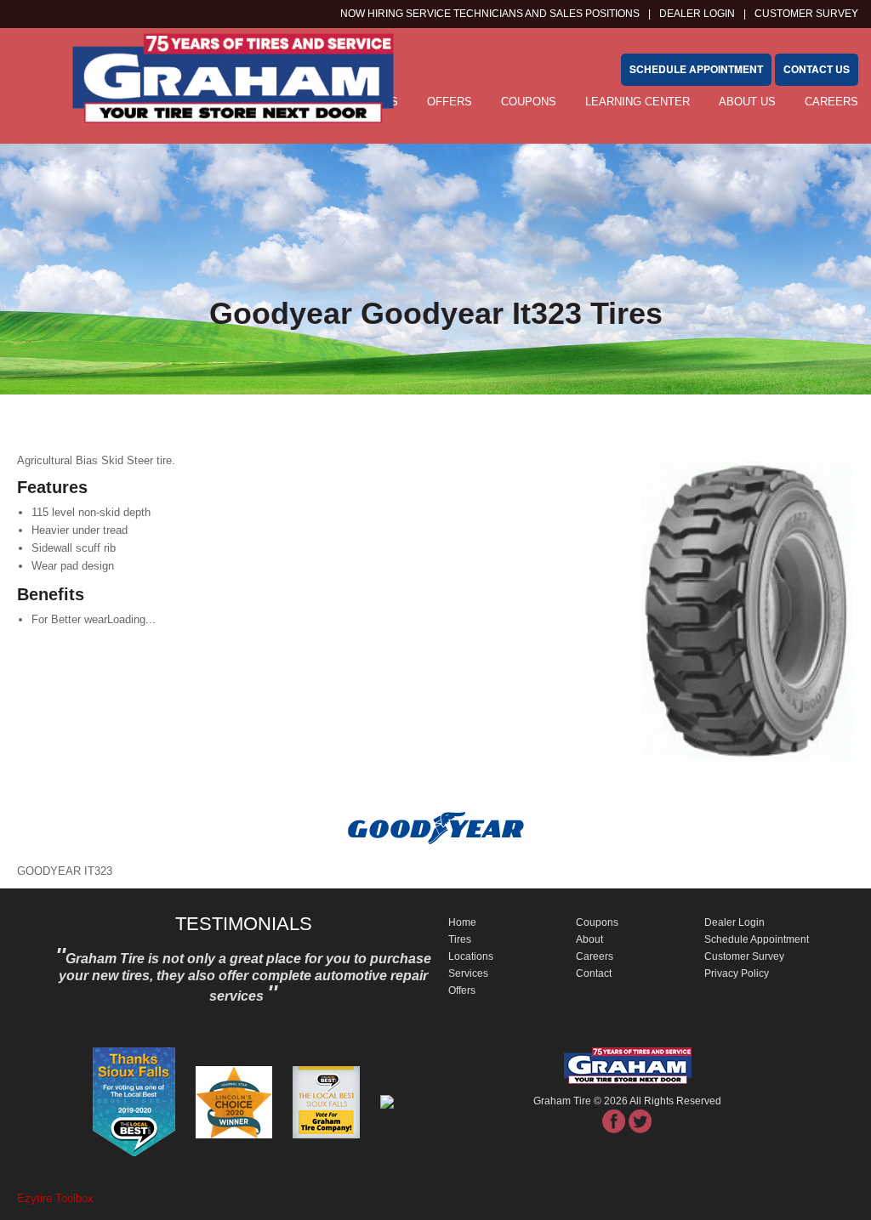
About (589, 939)
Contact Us (816, 69)
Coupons (528, 101)
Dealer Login (697, 14)
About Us (747, 101)
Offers (461, 990)
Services (468, 973)
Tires (459, 939)
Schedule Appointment (756, 939)
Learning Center (637, 101)
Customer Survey (744, 956)
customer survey (806, 14)
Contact (594, 973)
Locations (470, 956)
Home (462, 922)
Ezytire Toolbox (55, 1198)
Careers (831, 101)
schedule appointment (696, 69)
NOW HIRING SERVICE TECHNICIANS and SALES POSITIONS (490, 14)
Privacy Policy (736, 973)
